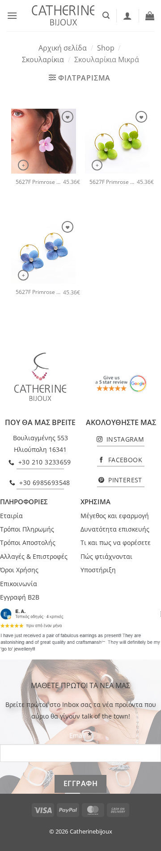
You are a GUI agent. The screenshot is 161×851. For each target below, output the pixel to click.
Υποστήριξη (98, 570)
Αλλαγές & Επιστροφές (34, 556)
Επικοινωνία (18, 583)
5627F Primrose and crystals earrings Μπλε (40, 292)
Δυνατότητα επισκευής (114, 529)
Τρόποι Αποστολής (27, 542)
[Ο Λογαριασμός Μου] (127, 16)
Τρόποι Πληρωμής (27, 529)
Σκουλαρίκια (43, 59)
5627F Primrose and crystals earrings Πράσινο (113, 182)
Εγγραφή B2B (19, 597)
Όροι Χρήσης (19, 570)
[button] (12, 15)
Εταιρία (11, 515)
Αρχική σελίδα (62, 48)
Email (80, 735)
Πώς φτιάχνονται (106, 556)
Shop (105, 48)
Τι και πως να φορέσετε (115, 542)
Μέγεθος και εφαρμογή (114, 515)
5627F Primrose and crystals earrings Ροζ (40, 182)
